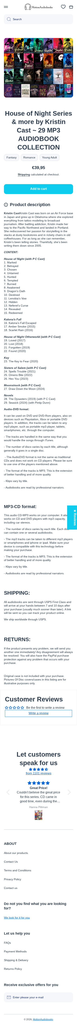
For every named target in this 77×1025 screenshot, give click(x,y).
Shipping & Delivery (16, 960)
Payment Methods (15, 951)
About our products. (16, 853)
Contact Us (11, 861)
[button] (71, 7)
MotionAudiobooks (43, 1019)
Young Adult (49, 157)
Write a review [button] (39, 713)
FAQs (7, 942)
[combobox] (38, 19)
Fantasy (12, 157)
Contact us (10, 888)
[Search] (7, 19)
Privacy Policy (12, 879)
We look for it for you (17, 917)
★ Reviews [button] (75, 517)
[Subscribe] (68, 997)
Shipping (24, 174)
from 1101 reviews (38, 773)
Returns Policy (13, 968)
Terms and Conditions (17, 870)
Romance (29, 157)
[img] (38, 769)
